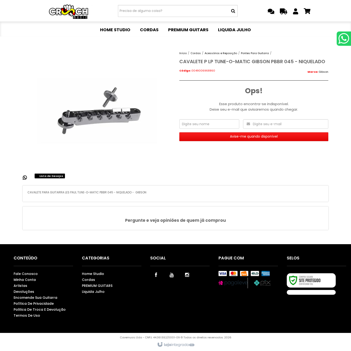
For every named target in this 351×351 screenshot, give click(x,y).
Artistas (20, 285)
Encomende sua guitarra (35, 297)
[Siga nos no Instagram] (187, 274)
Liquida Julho (93, 291)
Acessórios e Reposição (221, 53)
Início (183, 53)
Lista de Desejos (51, 176)
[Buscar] (233, 11)
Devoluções (24, 291)
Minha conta (25, 279)
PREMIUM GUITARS (97, 285)
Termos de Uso (27, 315)
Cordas (196, 53)
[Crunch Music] (70, 10)
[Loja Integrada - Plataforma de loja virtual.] (175, 344)
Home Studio (93, 273)
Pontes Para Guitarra (255, 53)
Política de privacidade (34, 303)
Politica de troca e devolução (40, 309)
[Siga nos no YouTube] (172, 274)
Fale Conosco (26, 273)
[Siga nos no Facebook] (156, 274)
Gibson (323, 72)
